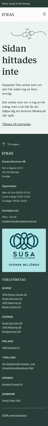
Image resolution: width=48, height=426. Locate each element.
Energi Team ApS (11, 400)
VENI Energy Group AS (14, 294)
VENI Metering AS (11, 303)
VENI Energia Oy (11, 347)
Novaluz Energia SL (12, 384)
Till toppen (13, 144)
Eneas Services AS (12, 298)
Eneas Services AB (12, 323)
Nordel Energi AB (11, 331)
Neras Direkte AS (11, 307)
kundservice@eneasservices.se (19, 221)
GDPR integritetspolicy (14, 415)
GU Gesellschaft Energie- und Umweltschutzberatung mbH (18, 366)
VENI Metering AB (11, 327)
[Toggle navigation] (44, 14)
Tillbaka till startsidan (16, 124)
